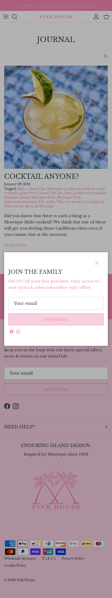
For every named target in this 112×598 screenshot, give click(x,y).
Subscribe (56, 319)
